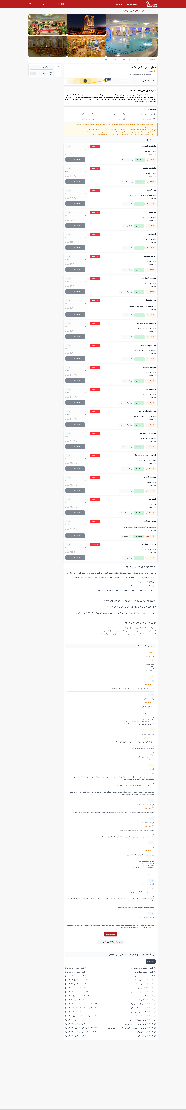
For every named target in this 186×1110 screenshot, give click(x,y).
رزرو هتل (118, 4)
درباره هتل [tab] (139, 60)
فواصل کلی (150, 961)
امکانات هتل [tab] (126, 60)
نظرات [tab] (106, 60)
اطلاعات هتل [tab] (151, 60)
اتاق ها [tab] (115, 60)
